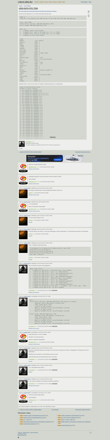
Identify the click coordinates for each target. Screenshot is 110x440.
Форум (50, 2)
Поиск (63, 2)
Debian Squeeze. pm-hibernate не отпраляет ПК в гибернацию (76, 421)
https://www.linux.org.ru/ (22, 435)
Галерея (42, 2)
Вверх (91, 432)
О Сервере (20, 432)
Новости (37, 2)
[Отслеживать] (88, 15)
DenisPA (31, 192)
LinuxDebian (28, 141)
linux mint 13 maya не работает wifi (69, 417)
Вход (90, 2)
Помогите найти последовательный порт (33, 417)
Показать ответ (32, 168)
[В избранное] (88, 11)
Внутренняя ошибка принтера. (82, 152)
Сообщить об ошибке (22, 433)
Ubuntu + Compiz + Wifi (66, 419)
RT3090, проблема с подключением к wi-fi (71, 415)
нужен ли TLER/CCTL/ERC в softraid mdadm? (31, 152)
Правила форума (26, 432)
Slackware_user (32, 167)
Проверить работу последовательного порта (34, 415)
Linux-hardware (27, 5)
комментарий (27, 188)
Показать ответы (32, 211)
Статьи (46, 2)
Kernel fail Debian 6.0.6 (66, 425)
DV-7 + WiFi (26, 419)
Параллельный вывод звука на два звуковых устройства (37, 421)
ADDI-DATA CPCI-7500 (28, 8)
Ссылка (20, 148)
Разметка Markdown (34, 432)
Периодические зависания (29, 423)
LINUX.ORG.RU (25, 2)
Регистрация (84, 2)
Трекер (59, 2)
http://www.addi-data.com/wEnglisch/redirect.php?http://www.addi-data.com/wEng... (38, 11)
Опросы (55, 2)
